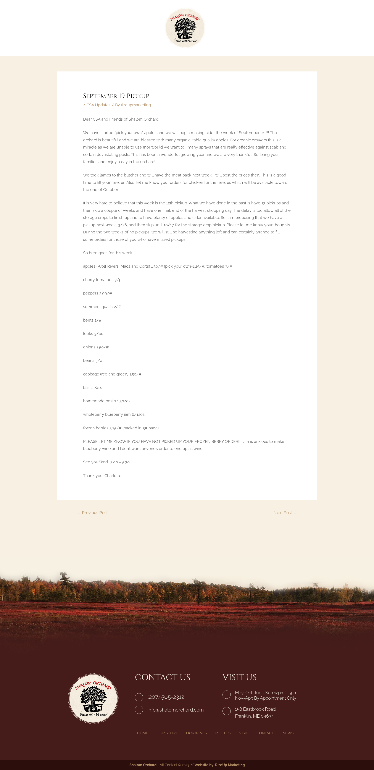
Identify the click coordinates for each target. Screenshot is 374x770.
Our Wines (141, 28)
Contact (285, 28)
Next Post (285, 512)
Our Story (112, 28)
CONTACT (265, 733)
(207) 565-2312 (165, 697)
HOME (142, 733)
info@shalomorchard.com (175, 710)
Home (88, 28)
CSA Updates (99, 105)
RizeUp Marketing (230, 765)
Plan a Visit (256, 28)
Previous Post (92, 512)
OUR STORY (167, 733)
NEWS (287, 733)
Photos (229, 28)
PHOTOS (223, 733)
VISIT (243, 733)
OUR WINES (196, 733)
